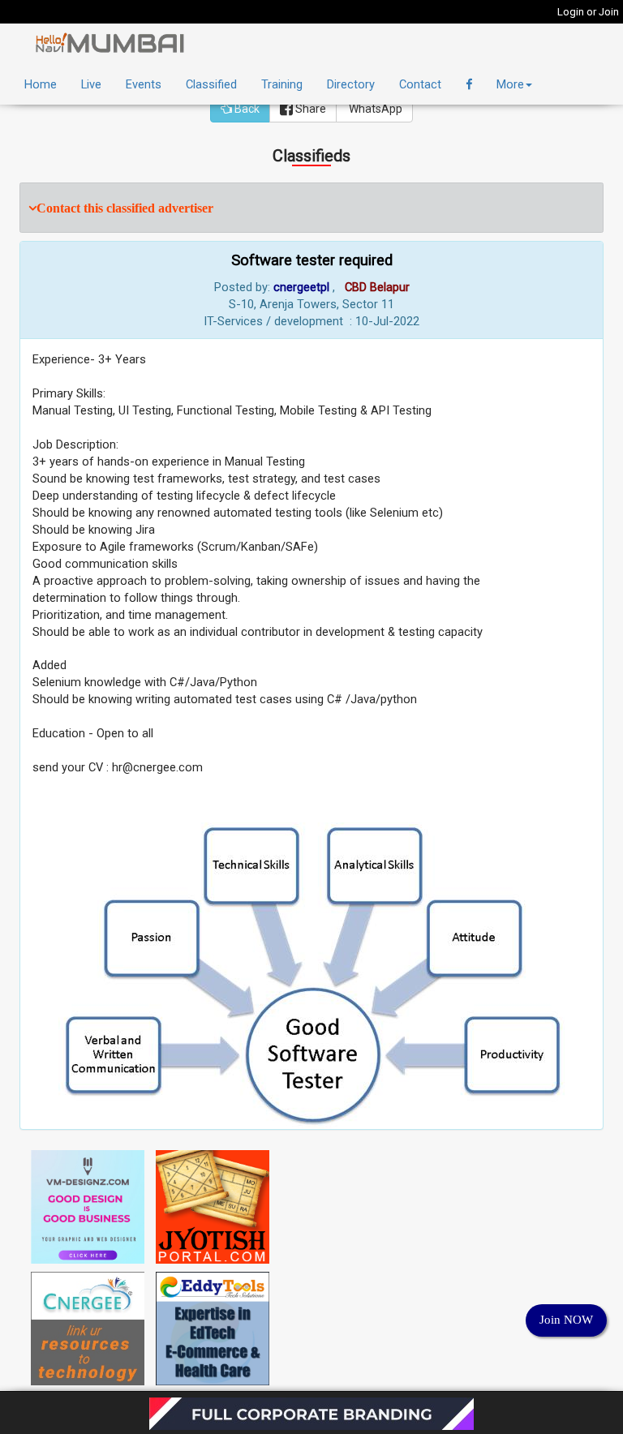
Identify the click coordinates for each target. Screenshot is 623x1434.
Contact (420, 84)
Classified (211, 84)
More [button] (510, 84)
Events (143, 84)
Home (40, 84)
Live (91, 84)
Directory (351, 84)
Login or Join (588, 12)
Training (282, 84)
